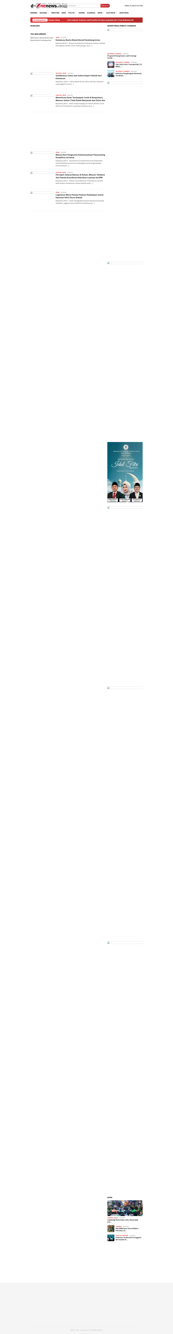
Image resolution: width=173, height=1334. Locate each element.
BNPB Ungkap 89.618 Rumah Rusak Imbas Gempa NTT (138, 20)
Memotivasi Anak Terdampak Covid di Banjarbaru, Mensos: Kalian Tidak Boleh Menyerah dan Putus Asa (80, 99)
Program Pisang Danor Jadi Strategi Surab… (121, 57)
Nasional (59, 73)
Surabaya (110, 1218)
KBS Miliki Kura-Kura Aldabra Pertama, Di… (127, 1229)
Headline (59, 95)
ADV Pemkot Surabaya (114, 54)
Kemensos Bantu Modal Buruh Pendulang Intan (78, 40)
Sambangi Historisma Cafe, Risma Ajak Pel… (122, 1221)
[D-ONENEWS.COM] (48, 5)
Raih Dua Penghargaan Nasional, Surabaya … (129, 74)
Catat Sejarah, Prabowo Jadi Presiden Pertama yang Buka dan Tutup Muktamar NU (77, 20)
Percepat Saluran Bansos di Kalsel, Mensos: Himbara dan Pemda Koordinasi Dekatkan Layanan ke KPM (80, 176)
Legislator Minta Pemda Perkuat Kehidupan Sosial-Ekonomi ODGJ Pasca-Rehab (80, 196)
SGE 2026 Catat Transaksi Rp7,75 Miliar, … (129, 65)
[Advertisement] (68, 130)
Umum (57, 37)
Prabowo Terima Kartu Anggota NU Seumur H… (128, 1238)
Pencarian (105, 6)
